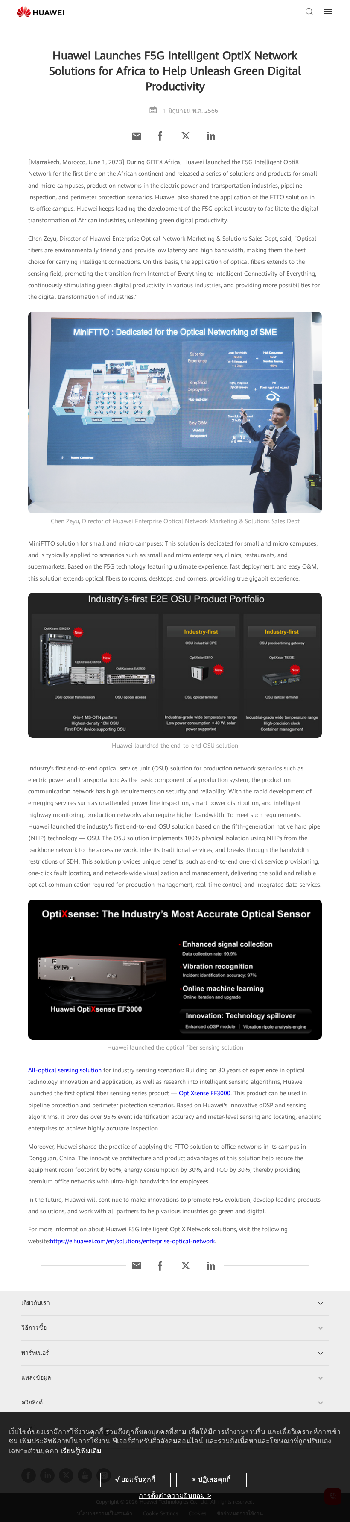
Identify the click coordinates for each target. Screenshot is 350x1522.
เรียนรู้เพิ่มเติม (81, 1451)
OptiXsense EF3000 (204, 1093)
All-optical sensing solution (65, 1070)
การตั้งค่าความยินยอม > (175, 1496)
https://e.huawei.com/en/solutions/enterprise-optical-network (132, 1241)
